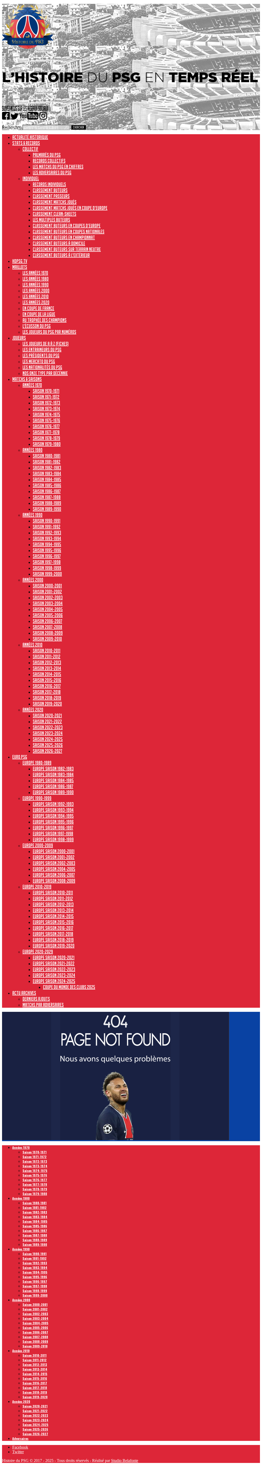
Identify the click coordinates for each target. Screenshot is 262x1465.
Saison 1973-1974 (46, 408)
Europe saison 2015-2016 (53, 922)
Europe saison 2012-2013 (53, 904)
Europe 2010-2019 (37, 886)
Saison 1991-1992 (46, 526)
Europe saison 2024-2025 (54, 981)
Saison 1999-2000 (47, 574)
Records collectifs (49, 160)
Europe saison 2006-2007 (54, 875)
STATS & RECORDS (26, 143)
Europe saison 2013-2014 (53, 910)
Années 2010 (32, 644)
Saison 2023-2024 (48, 733)
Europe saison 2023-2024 (54, 975)
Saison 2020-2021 (47, 715)
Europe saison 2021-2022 (53, 963)
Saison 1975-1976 (46, 420)
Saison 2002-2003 (48, 597)
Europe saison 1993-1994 (53, 810)
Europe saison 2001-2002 (53, 857)
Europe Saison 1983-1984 (53, 774)
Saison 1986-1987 (47, 491)
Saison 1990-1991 (46, 520)
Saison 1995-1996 (47, 550)
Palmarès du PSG (47, 155)
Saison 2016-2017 (47, 686)
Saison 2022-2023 (48, 727)
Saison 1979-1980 (47, 444)
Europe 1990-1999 (37, 798)
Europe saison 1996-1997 (53, 827)
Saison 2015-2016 (47, 680)
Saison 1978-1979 (46, 438)
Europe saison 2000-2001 (53, 851)
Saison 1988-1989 (47, 503)
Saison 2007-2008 (47, 627)
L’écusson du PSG (37, 326)
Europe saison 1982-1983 (53, 768)
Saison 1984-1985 (47, 479)
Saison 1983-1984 (47, 473)
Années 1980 (32, 450)
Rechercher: (11, 127)
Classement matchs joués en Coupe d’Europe (70, 208)
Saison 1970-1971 (46, 391)
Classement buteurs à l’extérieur (61, 255)
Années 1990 (32, 515)
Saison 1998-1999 (47, 568)
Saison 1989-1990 (47, 509)
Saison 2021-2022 (47, 721)
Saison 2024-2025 (48, 739)
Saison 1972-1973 (46, 402)
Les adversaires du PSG (52, 172)
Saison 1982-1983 (47, 467)
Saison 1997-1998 (47, 562)
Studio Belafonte (124, 1460)
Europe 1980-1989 (37, 762)
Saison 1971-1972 (46, 397)
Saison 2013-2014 (47, 668)
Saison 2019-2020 (47, 703)
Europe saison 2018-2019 (53, 940)
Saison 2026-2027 (47, 751)
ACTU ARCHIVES (24, 993)
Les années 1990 (36, 284)
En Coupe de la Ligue (39, 314)
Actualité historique (30, 137)
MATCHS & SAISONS (27, 379)
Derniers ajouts (36, 999)
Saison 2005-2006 (48, 615)
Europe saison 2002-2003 (54, 863)
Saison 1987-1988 (47, 497)
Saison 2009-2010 (47, 639)
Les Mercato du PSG (39, 361)
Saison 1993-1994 (47, 538)
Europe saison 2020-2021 (53, 957)
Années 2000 (33, 580)
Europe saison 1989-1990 (53, 792)
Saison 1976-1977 (46, 426)
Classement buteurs (50, 190)
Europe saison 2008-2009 (54, 881)
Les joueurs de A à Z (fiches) (46, 343)
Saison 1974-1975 (46, 414)
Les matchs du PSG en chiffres (58, 166)
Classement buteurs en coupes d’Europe (67, 225)
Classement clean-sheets (54, 214)
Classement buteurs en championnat (64, 237)
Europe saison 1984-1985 (53, 780)
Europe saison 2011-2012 (53, 898)
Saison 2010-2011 (46, 650)
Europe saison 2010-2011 (53, 892)
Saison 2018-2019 (47, 698)
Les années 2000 (36, 290)
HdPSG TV (19, 261)
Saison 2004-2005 (48, 609)
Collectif (30, 149)
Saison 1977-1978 (46, 432)
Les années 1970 (35, 273)
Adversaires (20, 1438)
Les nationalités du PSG (42, 367)
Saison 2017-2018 (47, 692)
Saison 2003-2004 (48, 603)
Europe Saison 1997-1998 (53, 833)
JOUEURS (19, 338)
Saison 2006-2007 (47, 621)
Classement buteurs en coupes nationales (68, 231)
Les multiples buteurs (51, 219)
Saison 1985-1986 (47, 485)
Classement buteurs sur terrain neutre (67, 249)
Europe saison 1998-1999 (53, 839)
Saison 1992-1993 (47, 532)
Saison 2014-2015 (47, 674)
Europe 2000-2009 (38, 845)
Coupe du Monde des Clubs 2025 (69, 987)
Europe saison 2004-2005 (54, 869)
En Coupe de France (38, 308)
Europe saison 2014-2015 (53, 916)
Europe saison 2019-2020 (53, 945)
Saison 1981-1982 (46, 461)
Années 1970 (32, 385)
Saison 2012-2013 (47, 662)
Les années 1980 (36, 279)
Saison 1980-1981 (46, 456)
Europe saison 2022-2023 (54, 969)
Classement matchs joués (55, 202)
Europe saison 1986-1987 (53, 786)
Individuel (31, 178)
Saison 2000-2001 (47, 585)
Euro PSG (19, 757)
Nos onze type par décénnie (45, 373)
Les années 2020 (36, 302)
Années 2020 (33, 709)
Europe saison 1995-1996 (53, 821)
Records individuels (49, 184)
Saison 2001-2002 (47, 591)
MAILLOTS (19, 267)
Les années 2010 (36, 296)
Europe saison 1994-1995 (53, 816)
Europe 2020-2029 (38, 951)
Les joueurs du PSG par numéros (49, 332)
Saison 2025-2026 (48, 745)
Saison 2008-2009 (48, 633)
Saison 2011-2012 (46, 656)
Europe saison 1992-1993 (53, 804)
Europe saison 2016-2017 (53, 928)
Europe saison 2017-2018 (53, 934)
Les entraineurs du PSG (42, 349)
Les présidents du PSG (41, 355)
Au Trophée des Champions (45, 320)
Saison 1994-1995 (47, 544)
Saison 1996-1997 (47, 556)
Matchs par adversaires (43, 1004)
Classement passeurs (51, 196)
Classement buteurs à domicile (59, 243)
